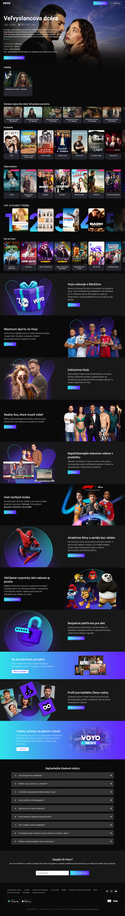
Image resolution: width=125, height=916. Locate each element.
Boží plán (45, 194)
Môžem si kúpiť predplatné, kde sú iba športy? (34, 841)
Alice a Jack (79, 155)
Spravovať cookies (39, 892)
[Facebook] (107, 891)
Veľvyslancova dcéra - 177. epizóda (72, 120)
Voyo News (26, 892)
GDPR (95, 890)
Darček (64, 890)
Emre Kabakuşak (15, 49)
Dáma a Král (113, 155)
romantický (12, 24)
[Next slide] (121, 116)
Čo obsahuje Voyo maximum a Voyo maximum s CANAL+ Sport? (42, 833)
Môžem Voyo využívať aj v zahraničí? (31, 784)
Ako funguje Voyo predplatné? (28, 775)
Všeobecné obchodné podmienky (80, 890)
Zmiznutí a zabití (96, 155)
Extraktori (62, 194)
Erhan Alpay (43, 52)
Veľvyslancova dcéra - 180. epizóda (13, 120)
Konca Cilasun (52, 52)
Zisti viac (74, 305)
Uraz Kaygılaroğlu (33, 52)
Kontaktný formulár (13, 892)
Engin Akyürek (12, 52)
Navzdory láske (79, 194)
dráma (6, 24)
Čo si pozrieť (55, 890)
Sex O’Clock (96, 267)
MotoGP (8, 507)
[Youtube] (116, 891)
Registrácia (102, 3)
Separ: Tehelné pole (45, 267)
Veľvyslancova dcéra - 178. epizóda (52, 120)
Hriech (12, 194)
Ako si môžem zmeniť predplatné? (30, 825)
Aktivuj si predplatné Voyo (14, 58)
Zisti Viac (10, 344)
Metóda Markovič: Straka (79, 267)
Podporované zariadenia (40, 890)
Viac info (8, 39)
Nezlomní (96, 194)
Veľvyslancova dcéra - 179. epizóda (33, 120)
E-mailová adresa (42, 873)
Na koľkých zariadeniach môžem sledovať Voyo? (35, 792)
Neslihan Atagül (23, 52)
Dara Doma (28, 267)
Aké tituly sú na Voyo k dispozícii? (30, 808)
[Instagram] (111, 891)
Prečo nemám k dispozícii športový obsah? (33, 817)
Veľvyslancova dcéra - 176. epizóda (92, 120)
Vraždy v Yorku (62, 155)
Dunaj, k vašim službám (28, 195)
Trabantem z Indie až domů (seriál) (28, 156)
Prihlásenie (116, 3)
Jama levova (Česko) (113, 194)
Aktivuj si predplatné (76, 555)
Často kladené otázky (14, 890)
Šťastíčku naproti (113, 267)
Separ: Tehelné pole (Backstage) (62, 267)
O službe (27, 890)
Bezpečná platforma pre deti (86, 623)
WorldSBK (27, 507)
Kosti (11, 155)
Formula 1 (26, 504)
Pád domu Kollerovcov (11, 267)
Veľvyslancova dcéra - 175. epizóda (112, 120)
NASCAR (16, 507)
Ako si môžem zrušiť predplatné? (29, 800)
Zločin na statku (45, 155)
